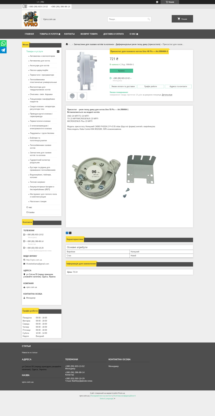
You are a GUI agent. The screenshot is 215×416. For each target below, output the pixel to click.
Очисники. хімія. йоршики (41, 94)
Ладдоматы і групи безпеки (42, 133)
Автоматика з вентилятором (42, 56)
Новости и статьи (29, 352)
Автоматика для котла (40, 61)
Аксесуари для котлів (39, 65)
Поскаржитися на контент (101, 396)
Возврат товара (89, 34)
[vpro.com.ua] (30, 19)
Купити (121, 71)
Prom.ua (121, 393)
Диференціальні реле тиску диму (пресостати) (138, 44)
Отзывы (30, 212)
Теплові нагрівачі (37, 182)
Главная (29, 34)
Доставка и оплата (113, 34)
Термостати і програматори (42, 75)
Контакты (69, 34)
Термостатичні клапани (40, 121)
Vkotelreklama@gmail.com (37, 264)
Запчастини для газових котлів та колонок (94, 44)
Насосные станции (38, 201)
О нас (133, 34)
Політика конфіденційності (124, 396)
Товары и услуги (49, 34)
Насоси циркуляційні (39, 70)
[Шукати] (148, 19)
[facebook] (67, 233)
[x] (70, 233)
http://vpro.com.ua (34, 260)
